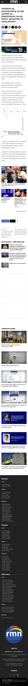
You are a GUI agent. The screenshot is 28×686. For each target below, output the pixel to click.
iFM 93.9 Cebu (5, 546)
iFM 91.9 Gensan (6, 559)
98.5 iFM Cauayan (6, 538)
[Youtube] (17, 675)
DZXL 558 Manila (6, 484)
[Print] (16, 27)
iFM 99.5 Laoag (5, 534)
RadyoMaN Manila (5, 24)
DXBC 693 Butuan (6, 504)
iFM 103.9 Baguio (6, 531)
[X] (6, 27)
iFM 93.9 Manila (5, 535)
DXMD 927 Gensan (6, 511)
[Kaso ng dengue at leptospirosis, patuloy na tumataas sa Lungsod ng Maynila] (14, 397)
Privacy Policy (7, 683)
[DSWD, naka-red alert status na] (5, 265)
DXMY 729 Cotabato (6, 507)
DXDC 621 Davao (6, 508)
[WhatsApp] (9, 27)
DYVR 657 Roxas (6, 498)
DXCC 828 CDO (5, 505)
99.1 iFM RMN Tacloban (7, 549)
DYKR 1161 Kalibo (6, 496)
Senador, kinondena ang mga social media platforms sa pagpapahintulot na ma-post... (13, 446)
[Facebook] (2, 27)
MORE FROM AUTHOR (18, 242)
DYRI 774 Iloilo (5, 495)
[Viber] (19, 27)
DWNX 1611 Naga (6, 486)
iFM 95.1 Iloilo (5, 547)
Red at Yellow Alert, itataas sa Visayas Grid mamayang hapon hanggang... (13, 385)
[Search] (26, 2)
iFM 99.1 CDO (5, 556)
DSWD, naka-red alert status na (17, 263)
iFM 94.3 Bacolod (6, 544)
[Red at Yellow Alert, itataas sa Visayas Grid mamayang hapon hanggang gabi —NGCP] (14, 376)
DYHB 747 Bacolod (6, 492)
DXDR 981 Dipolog (6, 510)
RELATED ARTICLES (6, 242)
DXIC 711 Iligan (5, 513)
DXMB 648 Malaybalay (7, 516)
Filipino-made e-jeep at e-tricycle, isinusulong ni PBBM (10, 345)
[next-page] (5, 270)
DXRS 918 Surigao (6, 519)
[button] (2, 2)
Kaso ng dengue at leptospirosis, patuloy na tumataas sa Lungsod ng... (13, 405)
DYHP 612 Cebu (5, 493)
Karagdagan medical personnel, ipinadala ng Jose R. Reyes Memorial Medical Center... (13, 467)
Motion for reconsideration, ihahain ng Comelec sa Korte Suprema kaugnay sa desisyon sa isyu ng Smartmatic (7, 233)
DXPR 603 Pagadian (6, 518)
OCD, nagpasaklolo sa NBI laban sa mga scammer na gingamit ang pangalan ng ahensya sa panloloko (20, 232)
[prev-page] (2, 270)
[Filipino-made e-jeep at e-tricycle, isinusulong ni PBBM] (14, 337)
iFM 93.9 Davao (5, 558)
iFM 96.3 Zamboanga (7, 561)
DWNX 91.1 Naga (6, 537)
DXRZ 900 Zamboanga (7, 521)
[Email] (12, 27)
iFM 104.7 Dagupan (6, 532)
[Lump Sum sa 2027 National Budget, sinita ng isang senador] (14, 418)
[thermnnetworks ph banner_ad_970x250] (14, 50)
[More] (17, 221)
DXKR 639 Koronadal (7, 515)
